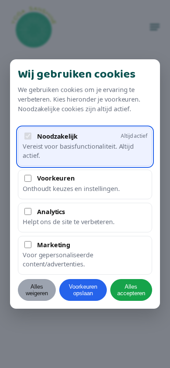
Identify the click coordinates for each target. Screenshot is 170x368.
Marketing (53, 244)
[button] (85, 146)
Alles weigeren (37, 289)
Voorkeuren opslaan (83, 289)
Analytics (51, 211)
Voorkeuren (56, 178)
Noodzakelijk (57, 136)
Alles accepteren (131, 289)
